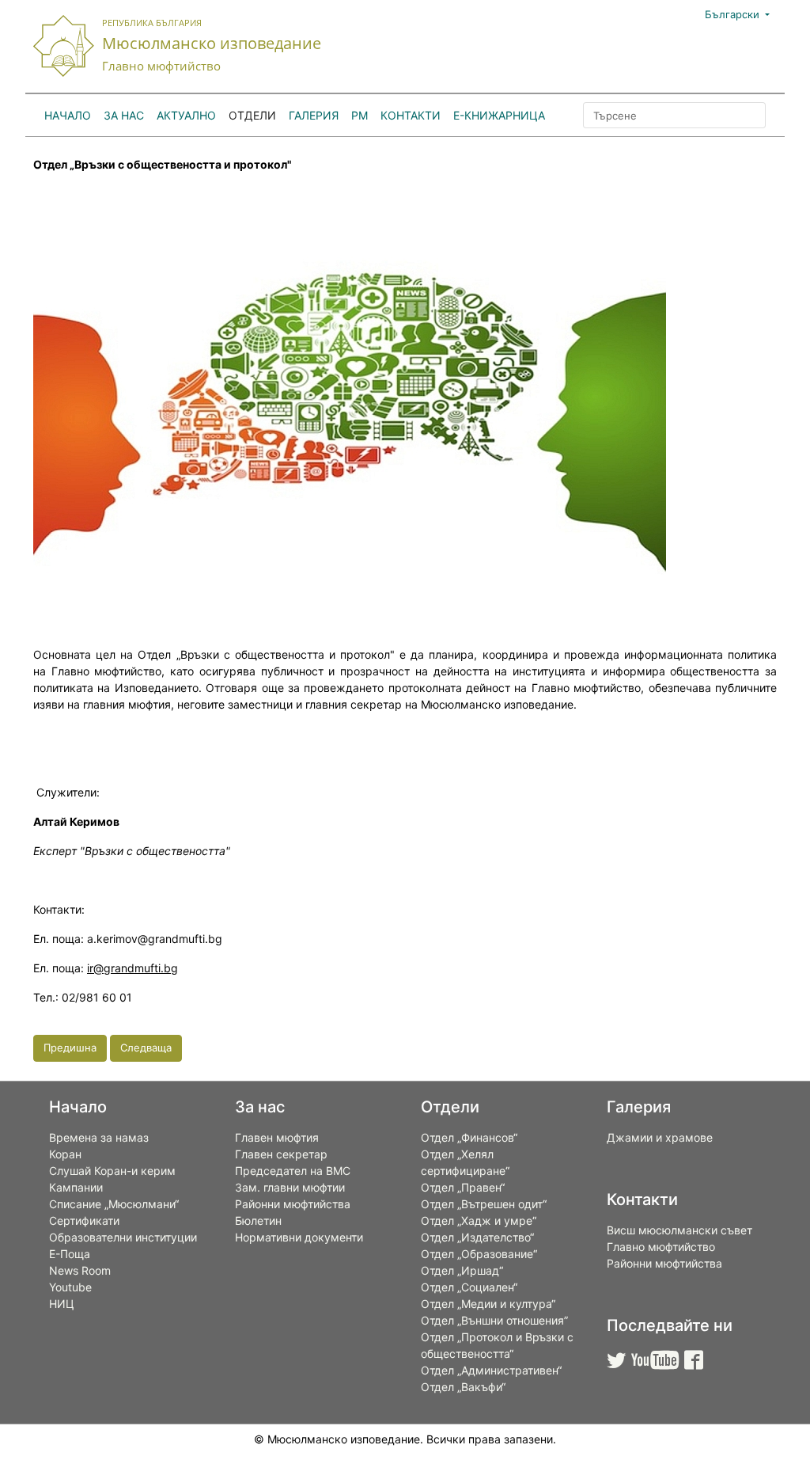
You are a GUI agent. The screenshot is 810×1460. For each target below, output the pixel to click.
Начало (67, 115)
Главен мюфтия (277, 1137)
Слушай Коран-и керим (112, 1170)
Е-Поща (69, 1253)
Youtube (70, 1287)
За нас (124, 115)
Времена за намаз (99, 1137)
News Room (80, 1270)
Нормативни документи (299, 1237)
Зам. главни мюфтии (290, 1187)
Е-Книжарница (499, 115)
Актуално (186, 115)
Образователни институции (123, 1237)
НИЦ (61, 1303)
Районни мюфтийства (292, 1204)
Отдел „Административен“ (491, 1370)
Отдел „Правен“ (463, 1187)
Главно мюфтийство (661, 1246)
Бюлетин (258, 1220)
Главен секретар (281, 1154)
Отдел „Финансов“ (469, 1137)
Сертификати (84, 1220)
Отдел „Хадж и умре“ (478, 1220)
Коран (65, 1154)
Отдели (252, 115)
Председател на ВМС (292, 1170)
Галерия (314, 115)
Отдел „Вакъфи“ (463, 1386)
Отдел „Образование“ (479, 1253)
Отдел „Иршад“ (462, 1270)
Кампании (76, 1187)
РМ (359, 115)
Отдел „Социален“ (469, 1287)
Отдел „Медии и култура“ (488, 1303)
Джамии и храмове (660, 1137)
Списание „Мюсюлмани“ (114, 1204)
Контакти (410, 115)
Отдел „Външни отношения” (494, 1320)
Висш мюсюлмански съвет (679, 1230)
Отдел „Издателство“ (477, 1237)
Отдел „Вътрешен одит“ (484, 1204)
